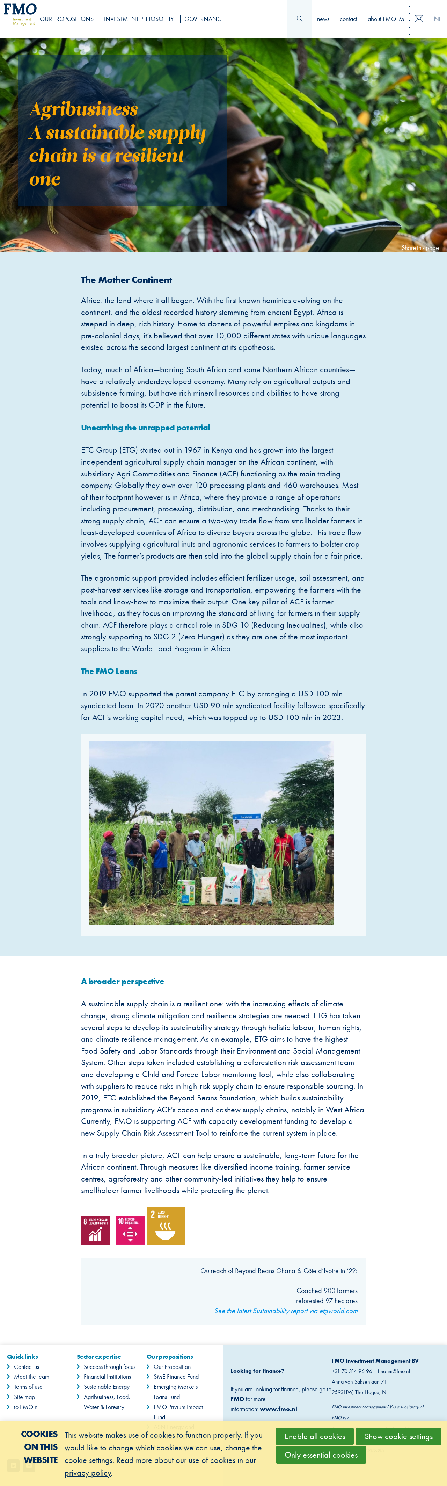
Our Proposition (172, 1367)
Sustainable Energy (107, 1387)
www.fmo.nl (278, 1409)
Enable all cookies (315, 1436)
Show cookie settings (399, 1436)
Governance (204, 19)
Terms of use (28, 1387)
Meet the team (31, 1376)
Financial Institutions (107, 1376)
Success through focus (109, 1367)
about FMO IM (386, 19)
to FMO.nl (26, 1407)
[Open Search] (299, 19)
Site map (24, 1397)
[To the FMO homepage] (17, 19)
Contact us (426, 19)
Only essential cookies (321, 1455)
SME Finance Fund (176, 1376)
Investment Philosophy (139, 19)
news (323, 19)
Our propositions (67, 19)
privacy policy (88, 1473)
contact (348, 19)
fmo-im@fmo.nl (394, 1371)
